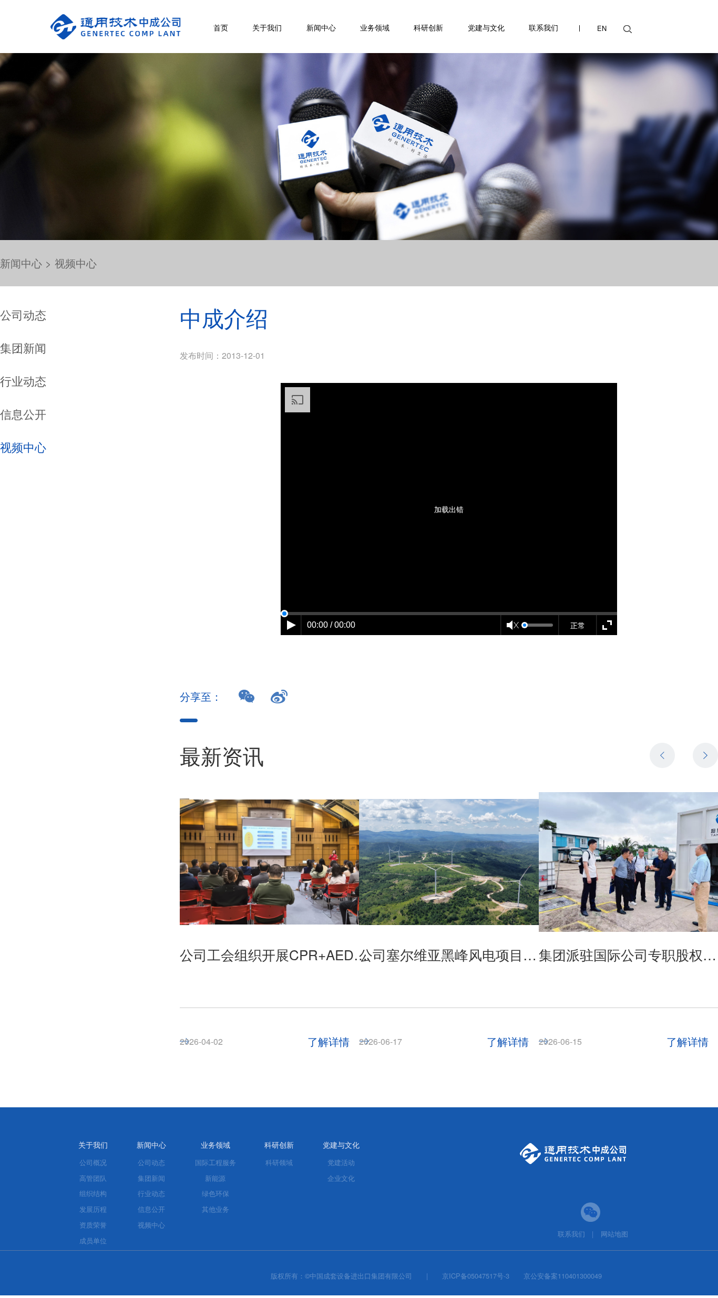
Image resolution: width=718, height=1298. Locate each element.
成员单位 (93, 1240)
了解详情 (328, 1041)
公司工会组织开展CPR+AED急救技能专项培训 (274, 954)
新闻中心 (321, 27)
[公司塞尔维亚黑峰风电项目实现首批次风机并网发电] (453, 862)
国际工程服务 (215, 1162)
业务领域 (374, 27)
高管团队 (93, 1178)
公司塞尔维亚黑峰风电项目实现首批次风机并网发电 (453, 954)
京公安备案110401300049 (563, 1276)
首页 (220, 27)
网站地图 (614, 1234)
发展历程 (93, 1209)
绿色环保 (215, 1193)
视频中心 (76, 263)
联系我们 (543, 27)
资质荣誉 (93, 1225)
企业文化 (341, 1178)
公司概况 (93, 1162)
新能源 (215, 1178)
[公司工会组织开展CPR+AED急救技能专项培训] (274, 862)
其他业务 (215, 1209)
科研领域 (279, 1162)
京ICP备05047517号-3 (475, 1276)
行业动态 (23, 380)
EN (602, 28)
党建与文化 (486, 27)
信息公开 (23, 414)
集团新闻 (23, 347)
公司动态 (23, 314)
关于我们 (267, 27)
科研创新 (428, 27)
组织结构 (93, 1193)
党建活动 (341, 1162)
